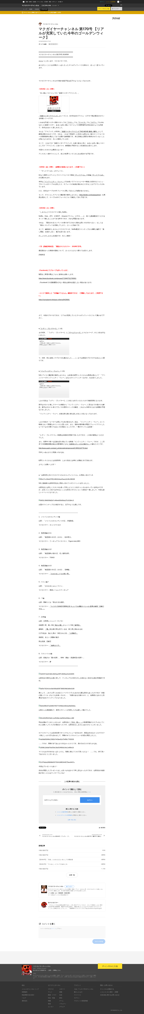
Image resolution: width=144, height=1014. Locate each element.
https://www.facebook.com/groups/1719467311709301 (57, 278)
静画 (30, 1)
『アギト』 (70, 122)
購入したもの (78, 992)
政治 (60, 998)
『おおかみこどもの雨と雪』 (60, 574)
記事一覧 (72, 875)
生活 (60, 995)
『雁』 (47, 629)
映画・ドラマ (52, 995)
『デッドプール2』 (97, 175)
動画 (27, 1)
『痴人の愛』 (58, 625)
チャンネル (40, 1)
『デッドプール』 (80, 175)
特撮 (49, 1001)
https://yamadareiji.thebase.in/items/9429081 (54, 300)
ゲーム (61, 1001)
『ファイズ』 (82, 122)
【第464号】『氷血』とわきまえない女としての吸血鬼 (56, 859)
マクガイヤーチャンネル (30, 5)
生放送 (34, 1)
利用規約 (24, 992)
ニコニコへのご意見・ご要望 (109, 992)
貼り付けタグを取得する (39, 970)
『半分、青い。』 (76, 722)
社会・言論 (51, 998)
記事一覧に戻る (72, 819)
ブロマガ (44, 9)
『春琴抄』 (77, 625)
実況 (50, 1)
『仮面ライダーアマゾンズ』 (49, 116)
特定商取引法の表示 (28, 995)
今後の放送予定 (43, 850)
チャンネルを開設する (107, 989)
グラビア (62, 1006)
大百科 (46, 1)
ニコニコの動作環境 (62, 812)
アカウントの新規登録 (81, 1001)
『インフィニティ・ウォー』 (53, 181)
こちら (89, 792)
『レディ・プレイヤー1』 (49, 328)
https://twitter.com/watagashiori (90, 195)
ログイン (102, 1)
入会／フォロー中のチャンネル (83, 989)
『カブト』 (94, 122)
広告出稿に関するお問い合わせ (109, 995)
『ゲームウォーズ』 (75, 332)
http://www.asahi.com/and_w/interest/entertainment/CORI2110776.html (63, 448)
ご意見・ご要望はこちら (54, 970)
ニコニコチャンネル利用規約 (64, 815)
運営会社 (24, 1001)
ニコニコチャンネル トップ (30, 989)
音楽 (49, 1004)
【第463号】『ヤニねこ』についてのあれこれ (53, 864)
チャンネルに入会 (103, 8)
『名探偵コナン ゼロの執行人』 (79, 444)
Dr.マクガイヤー (53, 44)
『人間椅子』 (73, 633)
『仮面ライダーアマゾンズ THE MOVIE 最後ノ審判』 (79, 131)
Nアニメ (54, 1)
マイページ (77, 995)
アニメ (50, 992)
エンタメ (54, 5)
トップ (25, 9)
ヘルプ (24, 998)
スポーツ (62, 989)
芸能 (60, 992)
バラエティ (62, 1004)
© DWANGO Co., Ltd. (116, 1010)
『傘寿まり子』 (55, 645)
